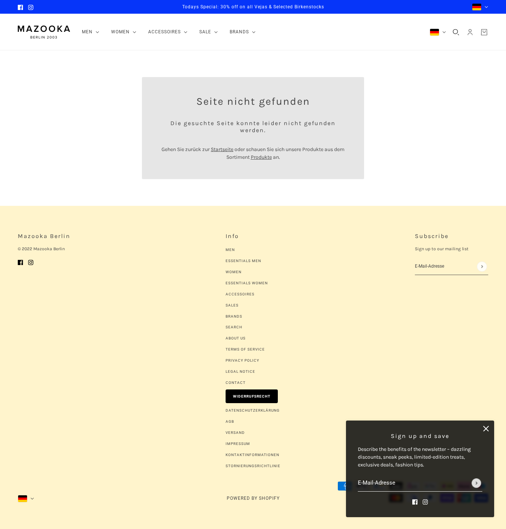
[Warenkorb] (484, 32)
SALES (232, 305)
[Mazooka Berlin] (44, 32)
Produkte (261, 157)
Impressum (238, 444)
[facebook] (20, 7)
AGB (230, 421)
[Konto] (470, 32)
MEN (230, 250)
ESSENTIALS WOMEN (247, 283)
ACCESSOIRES (240, 294)
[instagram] (30, 7)
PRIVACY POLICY (242, 360)
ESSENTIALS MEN (243, 261)
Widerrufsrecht (251, 396)
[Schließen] (486, 428)
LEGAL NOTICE (240, 371)
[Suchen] (456, 32)
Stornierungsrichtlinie (253, 466)
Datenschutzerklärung (253, 410)
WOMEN (234, 272)
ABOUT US (236, 338)
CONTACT (236, 383)
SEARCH (234, 327)
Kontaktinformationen (252, 455)
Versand (235, 433)
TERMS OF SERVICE (245, 349)
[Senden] (476, 483)
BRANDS (234, 316)
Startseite (222, 149)
